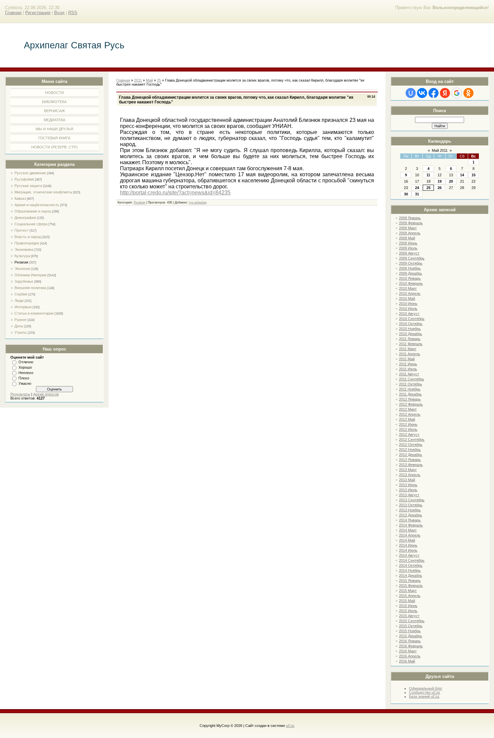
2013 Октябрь (410, 505)
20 (451, 181)
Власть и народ (27, 237)
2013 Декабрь (410, 515)
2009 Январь (410, 218)
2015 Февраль (411, 586)
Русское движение (30, 173)
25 (428, 188)
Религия (21, 262)
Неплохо (25, 373)
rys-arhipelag (198, 202)
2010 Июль (408, 309)
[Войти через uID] (411, 93)
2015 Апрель (409, 596)
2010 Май (407, 298)
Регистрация (37, 12)
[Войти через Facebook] (433, 93)
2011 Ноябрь (409, 389)
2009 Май (407, 238)
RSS (72, 12)
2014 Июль (408, 550)
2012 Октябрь (410, 445)
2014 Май (407, 540)
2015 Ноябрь (410, 631)
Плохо (23, 378)
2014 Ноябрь (410, 570)
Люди (19, 300)
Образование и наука (32, 211)
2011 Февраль (410, 344)
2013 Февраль (411, 465)
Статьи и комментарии (33, 313)
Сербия (20, 294)
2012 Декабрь (410, 455)
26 (440, 188)
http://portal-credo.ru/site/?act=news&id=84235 (175, 192)
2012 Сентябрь (411, 439)
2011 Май (407, 359)
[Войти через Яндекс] (445, 93)
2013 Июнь (408, 485)
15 (473, 175)
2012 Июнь (408, 424)
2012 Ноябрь (410, 450)
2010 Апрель (409, 293)
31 (417, 194)
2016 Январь (410, 641)
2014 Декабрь (410, 575)
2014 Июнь (408, 545)
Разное (20, 320)
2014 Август (409, 555)
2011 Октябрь (410, 384)
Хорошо (25, 367)
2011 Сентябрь (411, 379)
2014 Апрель (409, 535)
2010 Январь (410, 278)
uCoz (290, 726)
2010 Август (409, 314)
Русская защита (28, 186)
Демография (25, 218)
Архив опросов (46, 394)
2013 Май (407, 480)
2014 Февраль (411, 525)
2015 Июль (408, 611)
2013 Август (409, 495)
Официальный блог (425, 688)
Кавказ (20, 198)
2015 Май (407, 601)
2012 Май (407, 419)
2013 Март (408, 470)
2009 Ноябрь (410, 268)
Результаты (20, 394)
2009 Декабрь (410, 273)
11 (428, 175)
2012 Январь (410, 399)
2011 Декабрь (410, 394)
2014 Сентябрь (411, 560)
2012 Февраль (411, 404)
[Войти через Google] (456, 93)
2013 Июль (408, 490)
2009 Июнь (408, 243)
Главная (13, 12)
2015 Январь (410, 581)
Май (149, 80)
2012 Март (408, 409)
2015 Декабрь (410, 636)
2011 (138, 80)
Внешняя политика (30, 288)
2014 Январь (410, 520)
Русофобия (24, 179)
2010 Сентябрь (411, 319)
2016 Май (407, 661)
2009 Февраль (411, 223)
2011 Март (407, 349)
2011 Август (409, 374)
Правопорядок (26, 243)
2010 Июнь (408, 304)
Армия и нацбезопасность (36, 205)
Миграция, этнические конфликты (43, 192)
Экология (22, 269)
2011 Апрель (409, 354)
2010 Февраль (411, 283)
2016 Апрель (409, 656)
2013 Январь (410, 460)
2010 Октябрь (410, 324)
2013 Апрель (409, 475)
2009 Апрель (409, 233)
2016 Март (408, 651)
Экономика (23, 249)
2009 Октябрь (410, 263)
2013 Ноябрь (410, 510)
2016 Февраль (411, 646)
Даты (18, 326)
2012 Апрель (409, 414)
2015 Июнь (408, 606)
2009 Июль (408, 248)
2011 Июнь (408, 364)
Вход (59, 12)
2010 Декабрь (410, 334)
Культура (22, 256)
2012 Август (409, 434)
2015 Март (408, 591)
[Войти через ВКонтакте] (422, 93)
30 (406, 194)
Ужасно (24, 383)
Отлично (25, 362)
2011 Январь (409, 339)
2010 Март (408, 288)
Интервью (23, 307)
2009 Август (409, 253)
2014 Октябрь (410, 565)
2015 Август (409, 616)
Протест (21, 230)
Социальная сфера (30, 224)
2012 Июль (408, 429)
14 (462, 175)
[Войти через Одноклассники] (468, 93)
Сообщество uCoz (424, 692)
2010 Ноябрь (410, 329)
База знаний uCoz (424, 696)
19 (440, 181)
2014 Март (408, 530)
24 (417, 188)
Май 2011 (440, 150)
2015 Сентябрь (411, 621)
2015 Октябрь (410, 626)
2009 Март (408, 228)
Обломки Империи (30, 275)
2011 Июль (408, 369)
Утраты (20, 332)
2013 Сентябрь (411, 500)
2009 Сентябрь (411, 258)
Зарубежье (23, 281)
